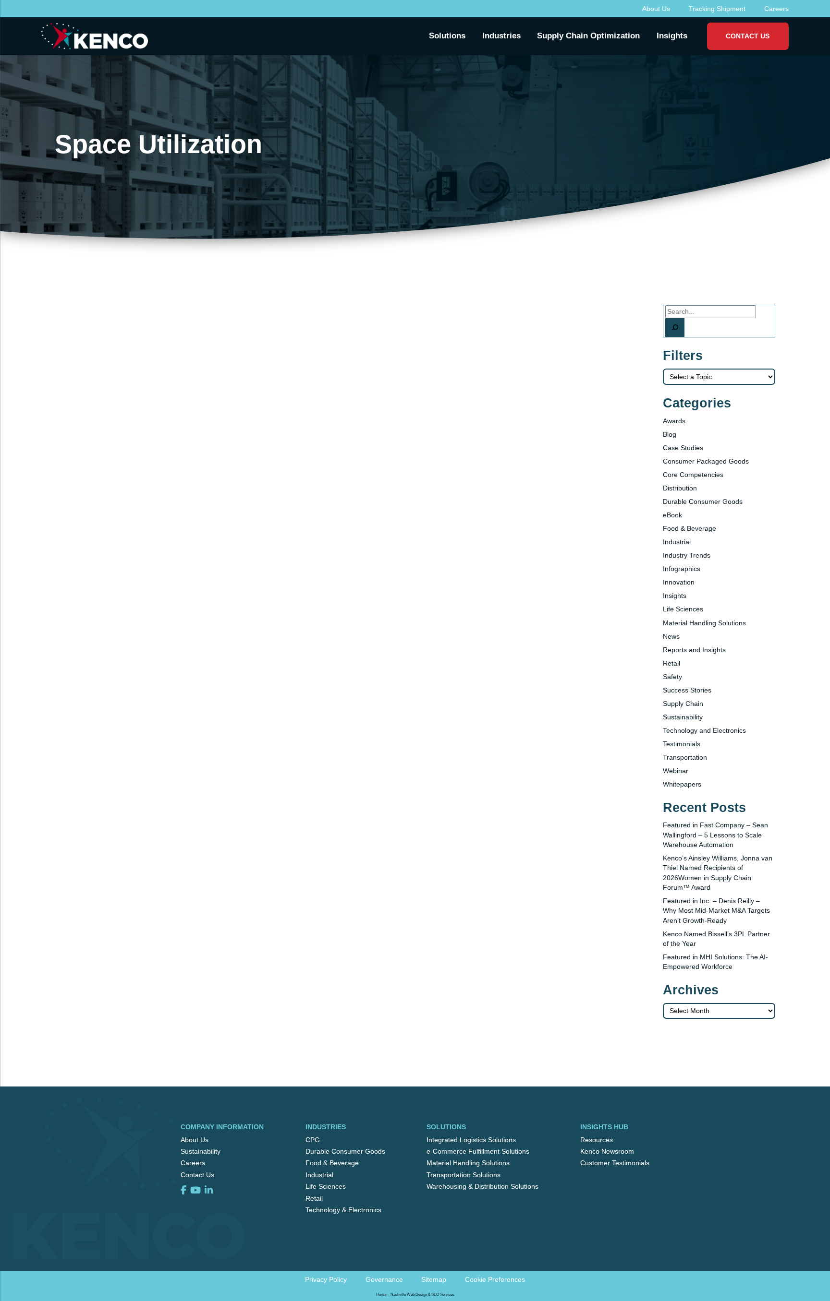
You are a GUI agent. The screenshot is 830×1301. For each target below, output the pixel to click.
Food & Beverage (689, 528)
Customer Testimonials (614, 1163)
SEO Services (442, 1294)
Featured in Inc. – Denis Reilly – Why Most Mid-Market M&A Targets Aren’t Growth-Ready (716, 910)
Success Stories (687, 690)
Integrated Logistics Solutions (471, 1140)
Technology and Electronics (704, 730)
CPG (312, 1140)
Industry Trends (686, 555)
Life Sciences (683, 609)
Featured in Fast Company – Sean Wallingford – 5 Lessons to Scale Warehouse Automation (715, 834)
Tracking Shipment (717, 8)
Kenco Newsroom (607, 1151)
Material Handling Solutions (704, 623)
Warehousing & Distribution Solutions (482, 1186)
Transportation (685, 757)
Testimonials (681, 744)
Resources (596, 1140)
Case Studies (683, 448)
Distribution (680, 488)
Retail (671, 663)
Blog (669, 434)
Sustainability (683, 717)
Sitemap (433, 1279)
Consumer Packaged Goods (706, 461)
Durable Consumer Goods (703, 501)
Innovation (679, 582)
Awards (674, 421)
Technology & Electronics (343, 1210)
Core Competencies (693, 474)
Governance (384, 1279)
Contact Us (747, 36)
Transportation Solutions (463, 1175)
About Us (656, 8)
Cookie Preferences (495, 1279)
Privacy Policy (326, 1279)
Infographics (681, 569)
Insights (674, 595)
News (671, 636)
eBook (672, 515)
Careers (776, 8)
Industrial (677, 542)
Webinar (675, 771)
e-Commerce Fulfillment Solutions (478, 1151)
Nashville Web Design (409, 1294)
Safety (672, 676)
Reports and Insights (694, 650)
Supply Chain (683, 703)
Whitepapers (682, 784)
